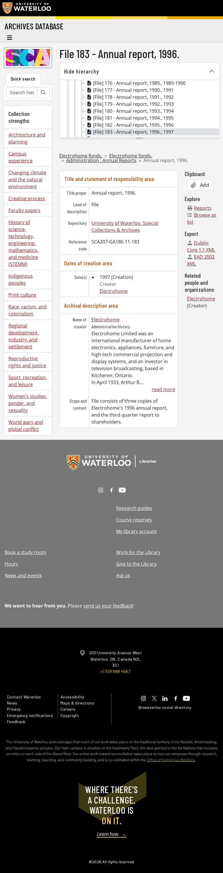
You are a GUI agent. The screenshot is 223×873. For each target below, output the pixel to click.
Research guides (134, 508)
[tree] (139, 109)
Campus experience (20, 157)
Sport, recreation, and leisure (27, 381)
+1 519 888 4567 (115, 671)
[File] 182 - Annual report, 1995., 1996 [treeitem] (133, 125)
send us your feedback (108, 606)
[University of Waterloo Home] (27, 8)
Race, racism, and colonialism (27, 310)
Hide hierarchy (81, 71)
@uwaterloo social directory (165, 707)
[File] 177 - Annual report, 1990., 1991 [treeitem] (133, 90)
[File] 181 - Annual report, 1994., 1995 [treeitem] (133, 118)
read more (163, 389)
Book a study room (25, 552)
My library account (136, 531)
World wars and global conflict (25, 425)
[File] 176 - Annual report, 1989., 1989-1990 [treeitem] (139, 83)
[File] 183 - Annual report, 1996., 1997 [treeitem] (133, 132)
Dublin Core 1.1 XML (201, 246)
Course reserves (134, 520)
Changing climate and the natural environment (27, 179)
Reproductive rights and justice (27, 362)
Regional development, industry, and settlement (23, 336)
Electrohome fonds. (80, 156)
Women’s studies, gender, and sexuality (27, 403)
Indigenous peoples (20, 279)
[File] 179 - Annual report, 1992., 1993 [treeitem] (133, 104)
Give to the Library (136, 564)
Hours (11, 564)
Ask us (123, 575)
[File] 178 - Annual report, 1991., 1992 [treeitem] (133, 97)
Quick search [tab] (23, 78)
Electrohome (114, 291)
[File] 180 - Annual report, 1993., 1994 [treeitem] (133, 111)
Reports (202, 208)
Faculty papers (24, 210)
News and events (23, 575)
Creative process (26, 198)
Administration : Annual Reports (101, 160)
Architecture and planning (26, 138)
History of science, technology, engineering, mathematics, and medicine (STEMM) (23, 243)
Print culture (22, 295)
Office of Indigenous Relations (171, 760)
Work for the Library (138, 552)
